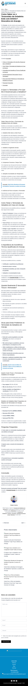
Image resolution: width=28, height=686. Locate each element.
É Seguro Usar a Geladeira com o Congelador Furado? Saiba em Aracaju (13, 554)
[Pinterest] (16, 681)
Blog (14, 666)
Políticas (14, 662)
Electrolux (13, 514)
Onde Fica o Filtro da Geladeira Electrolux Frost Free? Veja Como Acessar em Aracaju (13, 583)
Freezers (9, 513)
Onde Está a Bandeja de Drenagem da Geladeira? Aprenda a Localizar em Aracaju (14, 568)
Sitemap (14, 668)
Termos (14, 664)
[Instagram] (11, 681)
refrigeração (13, 510)
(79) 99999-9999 (14, 672)
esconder (8, 58)
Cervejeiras (14, 513)
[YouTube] (14, 681)
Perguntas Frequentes (8, 82)
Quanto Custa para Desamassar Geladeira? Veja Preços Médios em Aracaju (13, 541)
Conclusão (5, 85)
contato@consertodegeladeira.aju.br (17, 674)
